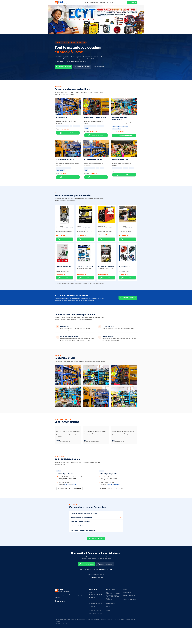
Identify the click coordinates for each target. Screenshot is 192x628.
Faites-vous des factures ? (78, 526)
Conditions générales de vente (129, 596)
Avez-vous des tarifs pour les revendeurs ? (83, 530)
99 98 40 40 (109, 484)
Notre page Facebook (97, 577)
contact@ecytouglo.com (105, 569)
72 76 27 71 (92, 606)
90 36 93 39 (67, 484)
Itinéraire (78, 488)
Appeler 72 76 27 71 (107, 488)
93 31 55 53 (117, 484)
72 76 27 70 (92, 597)
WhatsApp (133, 2)
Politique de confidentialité (129, 599)
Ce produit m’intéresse (65, 239)
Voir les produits (99, 66)
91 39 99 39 (75, 484)
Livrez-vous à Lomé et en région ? (80, 521)
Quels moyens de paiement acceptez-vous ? (84, 513)
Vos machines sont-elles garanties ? (81, 517)
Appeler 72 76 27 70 (65, 488)
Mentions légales (127, 592)
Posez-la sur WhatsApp (97, 538)
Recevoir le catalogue (129, 297)
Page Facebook (61, 601)
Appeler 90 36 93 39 (83, 66)
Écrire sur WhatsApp (65, 66)
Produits (86, 2)
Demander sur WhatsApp (69, 133)
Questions (110, 2)
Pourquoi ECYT (94, 2)
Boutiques (102, 2)
